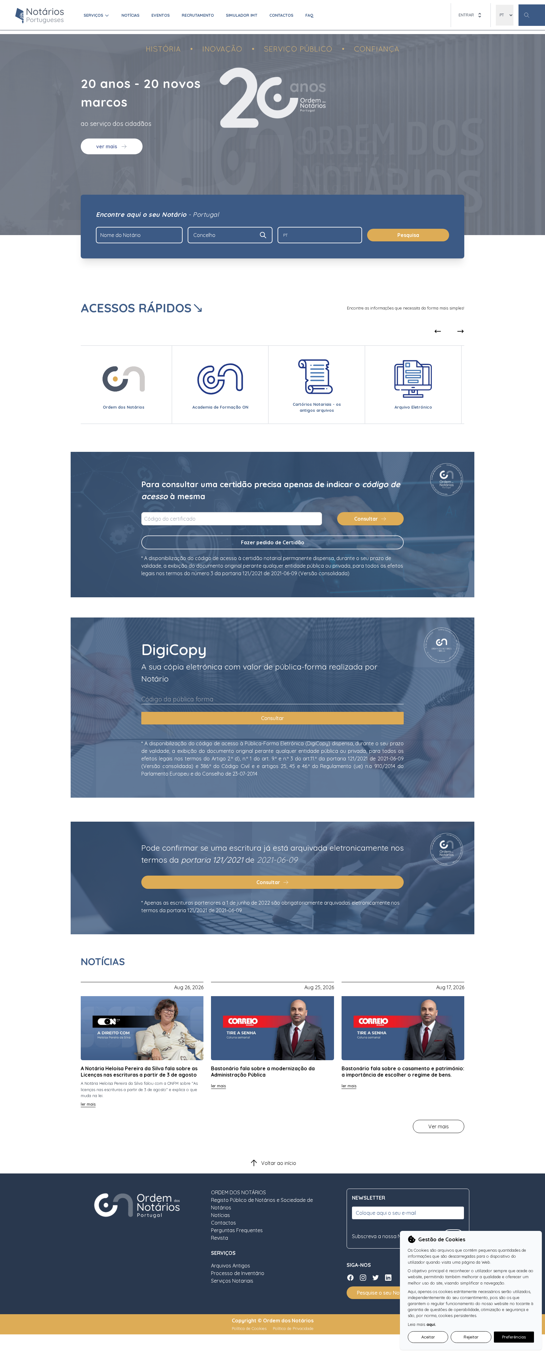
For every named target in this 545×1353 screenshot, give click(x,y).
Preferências (514, 1336)
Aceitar (428, 1336)
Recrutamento (198, 15)
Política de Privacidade (293, 1328)
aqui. (431, 1324)
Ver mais (438, 1126)
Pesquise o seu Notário (384, 1293)
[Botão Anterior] (445, 331)
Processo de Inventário (237, 1273)
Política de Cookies (250, 1328)
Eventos (160, 15)
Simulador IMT (241, 15)
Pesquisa (408, 235)
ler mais (88, 1104)
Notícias (130, 15)
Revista (219, 1238)
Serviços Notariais (232, 1281)
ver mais (106, 146)
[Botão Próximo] (460, 331)
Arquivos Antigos (230, 1265)
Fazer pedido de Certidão (272, 542)
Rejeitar (471, 1336)
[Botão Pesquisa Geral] (532, 15)
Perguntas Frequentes (237, 1230)
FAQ (309, 15)
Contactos (281, 15)
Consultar (366, 519)
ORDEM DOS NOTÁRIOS (238, 1192)
